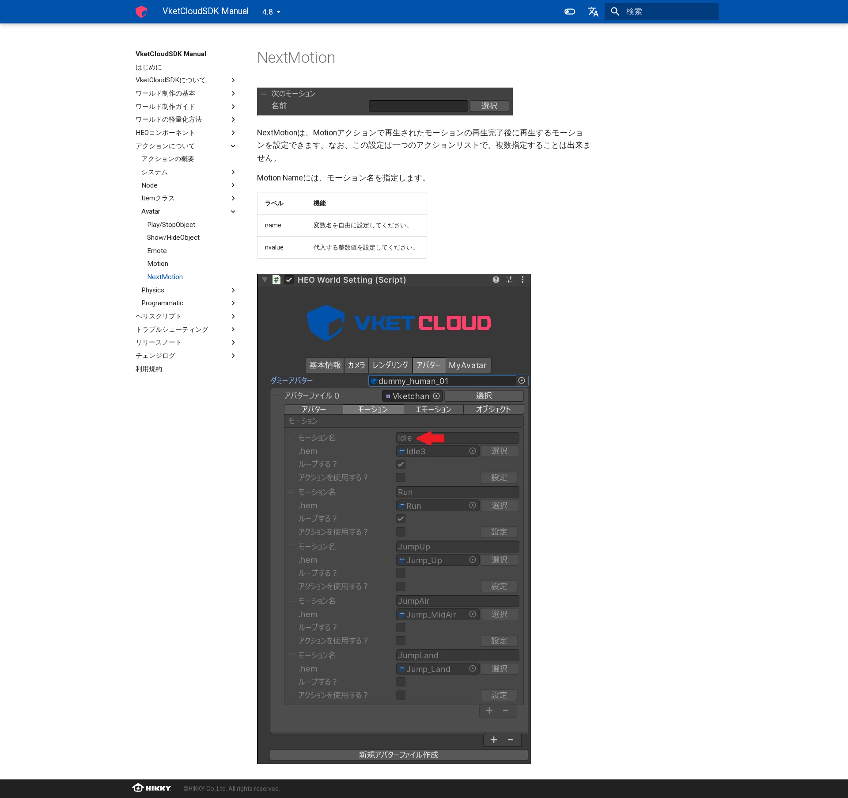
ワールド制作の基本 (165, 93)
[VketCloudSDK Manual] (141, 11)
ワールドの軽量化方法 (169, 119)
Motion (157, 264)
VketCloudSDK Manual (171, 54)
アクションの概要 (167, 159)
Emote (157, 251)
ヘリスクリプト (159, 316)
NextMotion (165, 277)
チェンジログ (155, 356)
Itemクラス (158, 198)
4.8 (267, 12)
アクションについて (165, 146)
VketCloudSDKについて (171, 80)
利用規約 (149, 369)
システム (154, 172)
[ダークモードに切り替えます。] (569, 11)
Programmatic (162, 303)
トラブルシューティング (172, 330)
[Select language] (593, 11)
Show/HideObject (173, 238)
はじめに (149, 67)
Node (149, 185)
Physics (152, 290)
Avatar (150, 211)
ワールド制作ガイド (165, 107)
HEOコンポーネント (165, 133)
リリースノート (159, 342)
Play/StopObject (171, 225)
